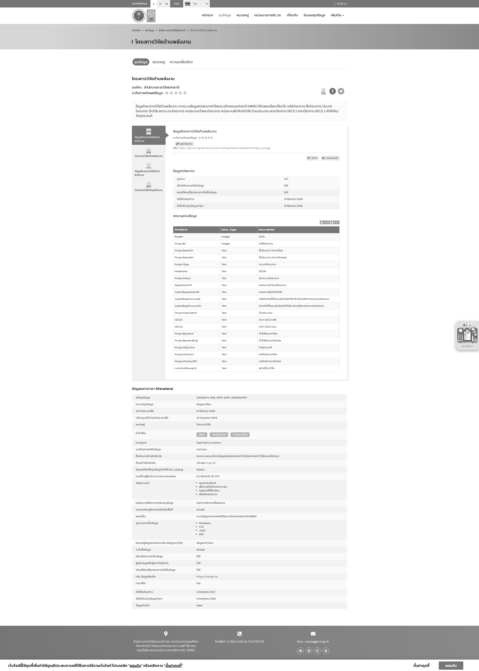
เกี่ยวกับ (292, 15)
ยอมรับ (451, 665)
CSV (336, 222)
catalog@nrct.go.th (317, 641)
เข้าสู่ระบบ (342, 4)
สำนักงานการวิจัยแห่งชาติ (172, 30)
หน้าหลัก (136, 30)
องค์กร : (137, 87)
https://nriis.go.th (207, 577)
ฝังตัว (314, 158)
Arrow (196, 3)
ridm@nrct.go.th (206, 463)
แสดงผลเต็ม (331, 158)
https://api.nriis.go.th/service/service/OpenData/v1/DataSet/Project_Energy (225, 148)
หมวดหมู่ (243, 15)
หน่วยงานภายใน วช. (267, 15)
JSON (326, 222)
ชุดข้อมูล (225, 15)
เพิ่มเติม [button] (336, 15)
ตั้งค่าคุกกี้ (421, 665)
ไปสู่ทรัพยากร (185, 144)
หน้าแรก (207, 15)
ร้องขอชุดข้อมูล (314, 15)
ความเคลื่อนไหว (181, 62)
